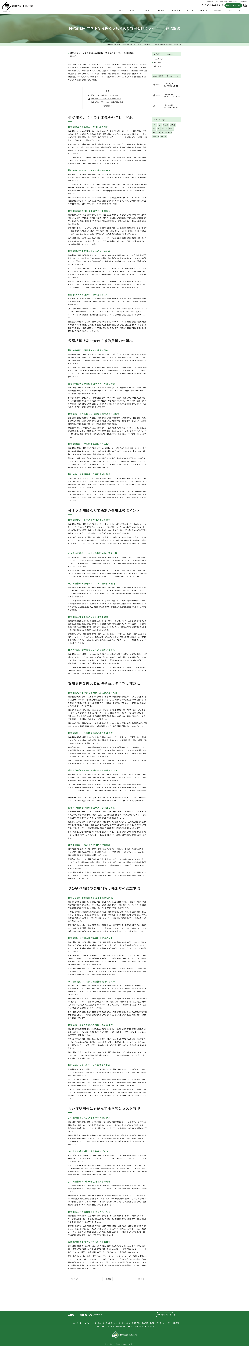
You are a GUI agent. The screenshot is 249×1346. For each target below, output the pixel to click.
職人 (158, 129)
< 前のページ (74, 1279)
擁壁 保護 (157, 63)
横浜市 (154, 125)
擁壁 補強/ (157, 66)
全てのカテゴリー (159, 59)
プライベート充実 (167, 132)
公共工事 (163, 136)
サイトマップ (149, 1327)
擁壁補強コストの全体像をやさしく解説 (103, 95)
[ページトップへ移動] (179, 1315)
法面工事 (165, 125)
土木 (160, 125)
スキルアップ (156, 132)
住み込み (164, 129)
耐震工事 (172, 125)
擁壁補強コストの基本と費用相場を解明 (106, 98)
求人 (154, 129)
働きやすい (156, 136)
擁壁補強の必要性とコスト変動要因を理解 (107, 102)
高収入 (171, 129)
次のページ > (142, 1279)
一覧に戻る (107, 1279)
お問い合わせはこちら (233, 5)
